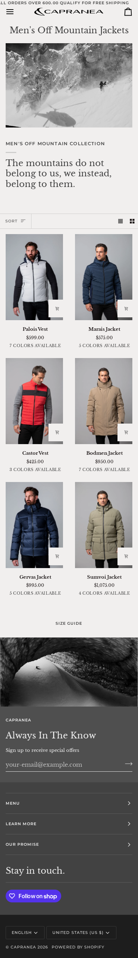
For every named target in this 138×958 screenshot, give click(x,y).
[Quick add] (57, 308)
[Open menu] (16, 11)
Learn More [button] (21, 823)
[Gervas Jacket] (34, 525)
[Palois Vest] (34, 277)
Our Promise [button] (22, 844)
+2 (63, 346)
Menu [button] (13, 803)
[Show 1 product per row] (120, 221)
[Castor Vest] (34, 401)
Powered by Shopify (78, 947)
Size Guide (69, 623)
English (22, 932)
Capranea (23, 947)
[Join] (126, 763)
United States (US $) (78, 932)
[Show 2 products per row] (132, 221)
